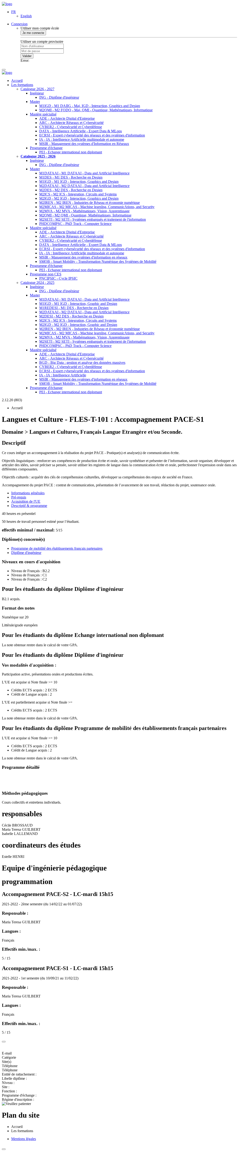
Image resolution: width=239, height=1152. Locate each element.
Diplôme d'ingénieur (26, 553)
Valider (27, 56)
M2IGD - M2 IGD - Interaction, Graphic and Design (78, 325)
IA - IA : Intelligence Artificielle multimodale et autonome (81, 139)
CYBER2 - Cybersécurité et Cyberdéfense (70, 127)
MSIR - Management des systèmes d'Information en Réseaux (84, 144)
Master (35, 102)
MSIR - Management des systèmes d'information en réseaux (83, 257)
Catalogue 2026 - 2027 (37, 89)
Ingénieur (37, 93)
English (26, 16)
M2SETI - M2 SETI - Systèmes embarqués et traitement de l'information (92, 219)
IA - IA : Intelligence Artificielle (62, 375)
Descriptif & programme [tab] (29, 506)
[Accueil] (7, 4)
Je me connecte (33, 33)
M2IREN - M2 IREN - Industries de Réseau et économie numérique (89, 203)
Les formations (22, 85)
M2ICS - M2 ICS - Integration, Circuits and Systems (78, 194)
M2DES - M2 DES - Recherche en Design (70, 190)
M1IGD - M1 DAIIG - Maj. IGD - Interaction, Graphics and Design (89, 106)
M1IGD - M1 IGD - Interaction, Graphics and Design (79, 182)
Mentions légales (23, 1139)
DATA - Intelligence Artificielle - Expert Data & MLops (80, 131)
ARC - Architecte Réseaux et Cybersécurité (71, 123)
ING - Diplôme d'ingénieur (59, 97)
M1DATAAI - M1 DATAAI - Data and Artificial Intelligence (84, 173)
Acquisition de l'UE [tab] (25, 501)
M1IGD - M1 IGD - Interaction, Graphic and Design (78, 304)
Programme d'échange (46, 148)
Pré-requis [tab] (18, 497)
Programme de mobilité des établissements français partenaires (56, 548)
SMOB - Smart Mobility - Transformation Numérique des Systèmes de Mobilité (97, 262)
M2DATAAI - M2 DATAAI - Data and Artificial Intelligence (84, 186)
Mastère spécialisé (43, 114)
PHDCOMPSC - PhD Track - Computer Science (75, 224)
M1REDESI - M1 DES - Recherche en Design (74, 308)
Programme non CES (45, 274)
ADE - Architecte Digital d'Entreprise (67, 118)
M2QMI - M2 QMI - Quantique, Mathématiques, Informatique (85, 215)
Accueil (17, 81)
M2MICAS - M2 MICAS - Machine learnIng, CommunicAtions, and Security (97, 207)
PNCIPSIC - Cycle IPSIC (58, 278)
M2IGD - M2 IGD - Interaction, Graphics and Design (79, 198)
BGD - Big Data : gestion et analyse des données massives (82, 363)
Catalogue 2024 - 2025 (37, 283)
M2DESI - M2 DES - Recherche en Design (71, 316)
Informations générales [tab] (28, 493)
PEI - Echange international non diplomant (70, 152)
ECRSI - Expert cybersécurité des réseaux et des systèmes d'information (92, 135)
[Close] (4, 1041)
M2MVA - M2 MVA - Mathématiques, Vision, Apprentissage (84, 211)
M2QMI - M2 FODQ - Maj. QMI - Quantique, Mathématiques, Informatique (96, 110)
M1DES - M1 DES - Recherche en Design (70, 177)
